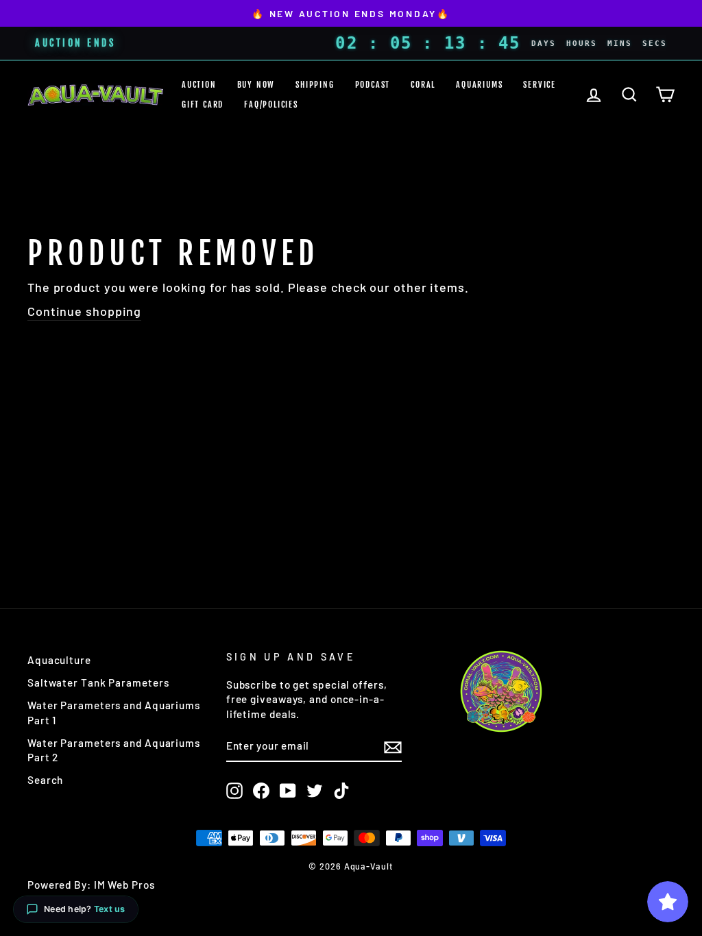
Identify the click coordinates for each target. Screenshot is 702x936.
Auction (199, 84)
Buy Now (256, 84)
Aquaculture (59, 660)
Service (539, 84)
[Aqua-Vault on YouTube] (288, 791)
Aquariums (479, 84)
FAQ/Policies (271, 104)
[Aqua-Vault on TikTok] (341, 791)
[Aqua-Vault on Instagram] (234, 791)
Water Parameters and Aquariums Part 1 (113, 712)
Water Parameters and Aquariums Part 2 (113, 750)
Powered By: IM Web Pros (91, 884)
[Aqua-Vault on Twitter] (314, 791)
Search (45, 780)
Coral (423, 84)
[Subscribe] (393, 747)
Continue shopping (84, 311)
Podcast (373, 84)
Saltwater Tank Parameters (98, 682)
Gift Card (202, 104)
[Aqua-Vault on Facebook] (261, 791)
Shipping (314, 84)
